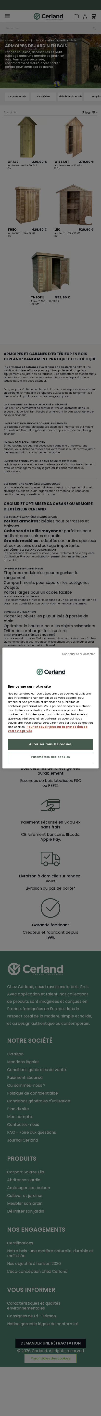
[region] (50, 708)
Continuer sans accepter (78, 654)
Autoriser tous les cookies (50, 744)
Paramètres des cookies (50, 757)
